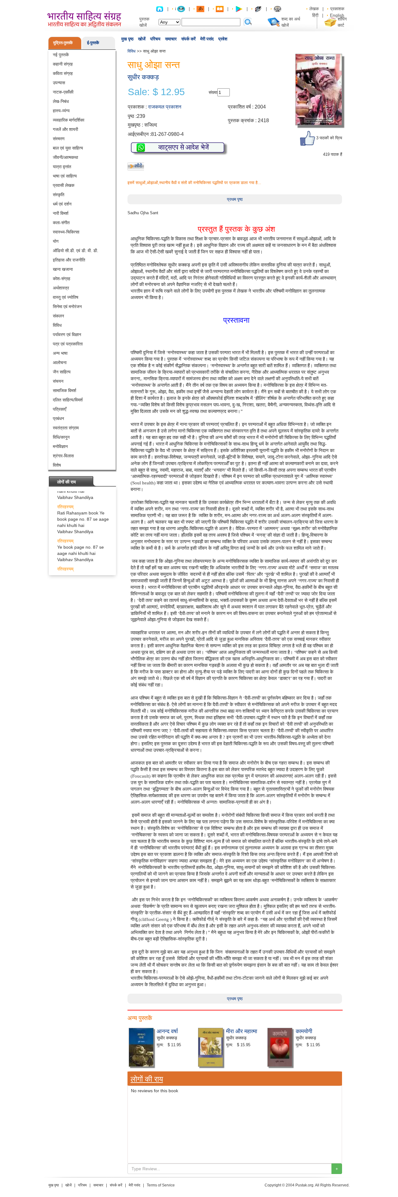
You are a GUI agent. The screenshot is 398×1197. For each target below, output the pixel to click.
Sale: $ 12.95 (156, 92)
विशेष (57, 465)
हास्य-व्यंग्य (61, 110)
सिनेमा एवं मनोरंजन (67, 306)
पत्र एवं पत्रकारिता (68, 343)
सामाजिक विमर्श (64, 390)
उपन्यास (59, 82)
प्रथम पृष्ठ (235, 199)
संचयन (58, 381)
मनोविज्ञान (60, 446)
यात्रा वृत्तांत (62, 166)
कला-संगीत (61, 222)
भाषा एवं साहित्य (65, 175)
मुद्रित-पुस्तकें (63, 42)
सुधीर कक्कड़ (143, 77)
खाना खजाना (63, 269)
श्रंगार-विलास (63, 455)
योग (55, 241)
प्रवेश (222, 38)
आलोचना (60, 362)
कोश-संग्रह (61, 278)
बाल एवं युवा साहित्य (68, 148)
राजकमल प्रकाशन (164, 106)
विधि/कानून (61, 437)
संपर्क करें (188, 38)
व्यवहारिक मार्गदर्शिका (68, 120)
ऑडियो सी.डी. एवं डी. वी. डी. (75, 250)
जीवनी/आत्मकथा (65, 157)
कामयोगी (304, 1031)
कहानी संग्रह (63, 64)
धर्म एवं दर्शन (62, 203)
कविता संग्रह (63, 73)
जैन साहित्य (62, 371)
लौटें (138, 165)
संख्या (213, 92)
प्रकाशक (337, 8)
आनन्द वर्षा (167, 1031)
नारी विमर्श (60, 213)
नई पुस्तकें (61, 54)
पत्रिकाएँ (59, 409)
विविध (57, 325)
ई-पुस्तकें (93, 42)
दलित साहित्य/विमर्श (68, 399)
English (337, 15)
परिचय (155, 38)
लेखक (314, 8)
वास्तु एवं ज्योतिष (65, 297)
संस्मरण (59, 138)
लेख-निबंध (61, 101)
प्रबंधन (58, 418)
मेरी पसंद (207, 38)
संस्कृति (58, 194)
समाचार (171, 38)
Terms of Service (161, 1185)
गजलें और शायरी (65, 129)
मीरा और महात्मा (241, 1031)
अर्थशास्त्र (61, 287)
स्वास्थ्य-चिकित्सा (66, 231)
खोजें (142, 38)
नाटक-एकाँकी (63, 92)
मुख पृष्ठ (127, 38)
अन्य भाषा (60, 353)
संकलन (58, 315)
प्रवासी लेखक (63, 185)
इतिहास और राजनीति (69, 259)
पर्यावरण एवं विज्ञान (67, 334)
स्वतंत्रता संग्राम (66, 427)
